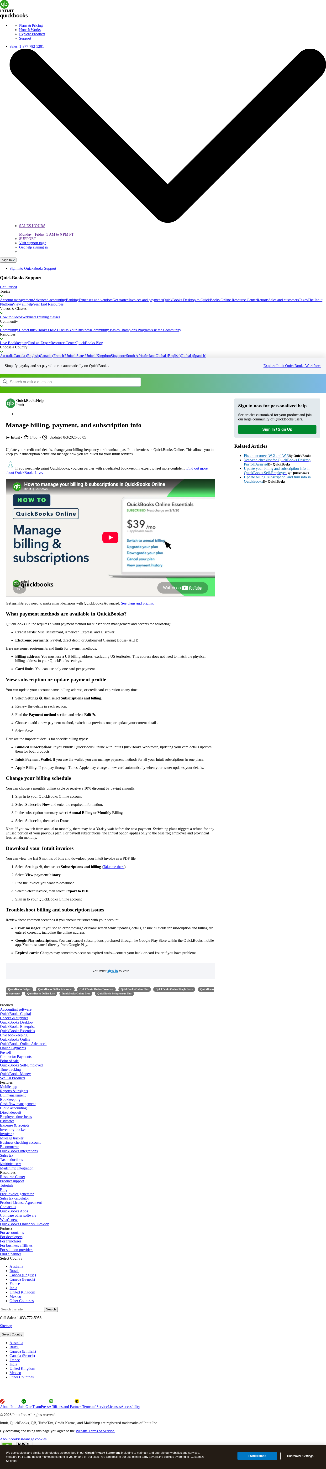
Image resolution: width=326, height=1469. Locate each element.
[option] (168, 1343)
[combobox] (60, 382)
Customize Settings (300, 1456)
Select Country (12, 1334)
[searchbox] (70, 382)
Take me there (113, 867)
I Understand (257, 1456)
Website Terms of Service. (95, 1431)
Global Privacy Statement (102, 1452)
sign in (112, 971)
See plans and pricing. (137, 603)
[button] (163, 287)
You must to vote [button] (110, 971)
